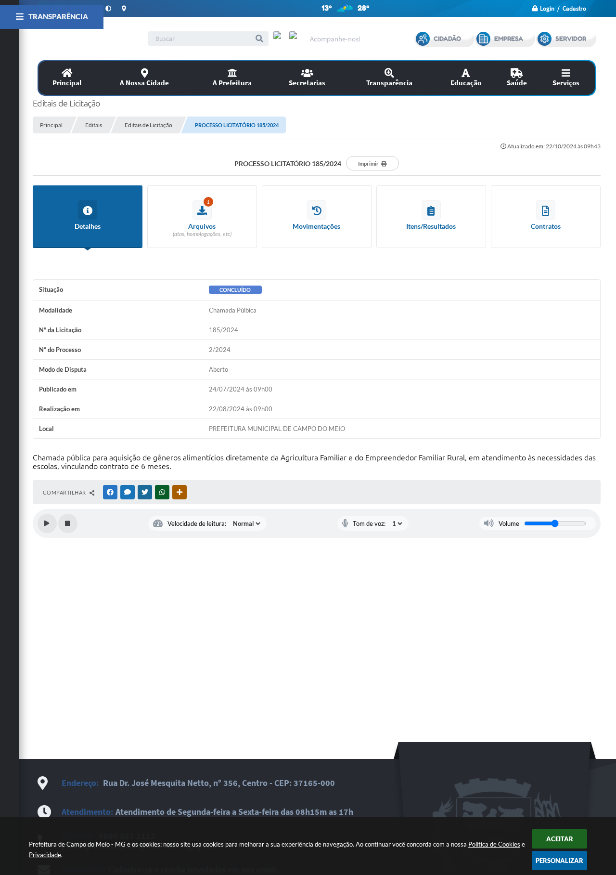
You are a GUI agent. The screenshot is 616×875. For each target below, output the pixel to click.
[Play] (47, 523)
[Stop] (67, 523)
